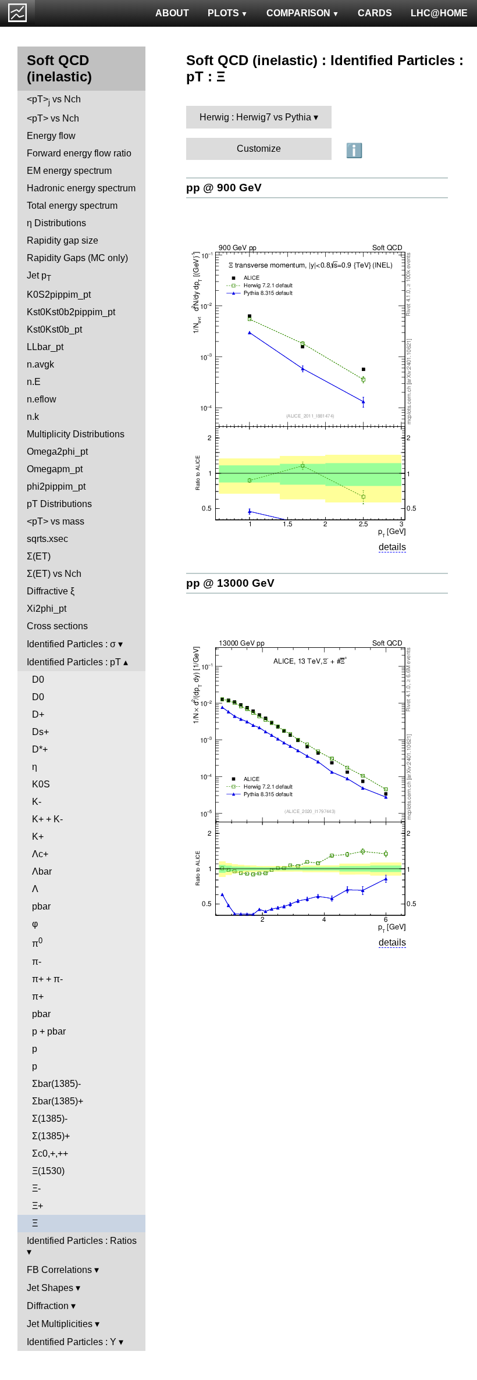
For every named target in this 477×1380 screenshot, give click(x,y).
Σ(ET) (39, 556)
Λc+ (40, 854)
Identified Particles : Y (71, 1342)
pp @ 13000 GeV (230, 583)
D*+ (40, 749)
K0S (41, 784)
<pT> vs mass (55, 521)
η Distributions (56, 223)
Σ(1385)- (49, 1119)
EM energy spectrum (69, 171)
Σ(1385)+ (51, 1136)
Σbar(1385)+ (57, 1101)
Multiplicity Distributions (75, 434)
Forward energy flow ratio (79, 153)
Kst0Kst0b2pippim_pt (71, 312)
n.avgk (40, 364)
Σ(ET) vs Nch (54, 574)
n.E (34, 382)
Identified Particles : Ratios (82, 1241)
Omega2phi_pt (57, 452)
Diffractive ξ (50, 591)
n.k (33, 417)
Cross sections (57, 626)
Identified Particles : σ (71, 644)
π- (36, 962)
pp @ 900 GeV (224, 187)
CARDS (375, 13)
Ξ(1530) (48, 1171)
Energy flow (51, 136)
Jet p (39, 276)
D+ (38, 714)
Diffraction (48, 1306)
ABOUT (172, 13)
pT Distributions (59, 504)
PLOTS (223, 13)
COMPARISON (298, 13)
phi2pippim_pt (56, 486)
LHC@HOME (439, 13)
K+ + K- (47, 819)
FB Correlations (59, 1270)
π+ (38, 996)
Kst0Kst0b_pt (54, 329)
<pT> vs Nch (54, 100)
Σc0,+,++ (50, 1153)
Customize (259, 149)
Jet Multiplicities (59, 1324)
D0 (38, 679)
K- (36, 802)
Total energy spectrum (72, 206)
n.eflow (41, 399)
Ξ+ (37, 1206)
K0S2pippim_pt (59, 294)
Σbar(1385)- (56, 1084)
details (392, 547)
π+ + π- (47, 979)
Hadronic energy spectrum (81, 188)
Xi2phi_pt (46, 609)
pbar (41, 906)
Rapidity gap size (62, 240)
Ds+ (40, 732)
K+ (38, 836)
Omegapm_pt (55, 469)
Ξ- (36, 1188)
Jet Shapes (50, 1288)
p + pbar (49, 1031)
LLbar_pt (45, 347)
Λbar (42, 871)
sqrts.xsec (47, 539)
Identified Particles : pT (74, 662)
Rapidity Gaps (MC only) (77, 258)
